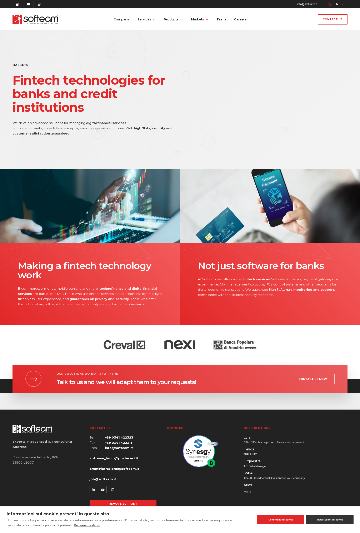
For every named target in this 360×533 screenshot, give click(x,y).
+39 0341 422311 (118, 443)
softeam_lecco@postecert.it (114, 458)
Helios (250, 451)
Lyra (274, 439)
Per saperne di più (87, 525)
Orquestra (255, 463)
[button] (313, 379)
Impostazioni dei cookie (330, 519)
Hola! (248, 492)
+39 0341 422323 (119, 437)
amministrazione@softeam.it (114, 469)
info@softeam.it (119, 448)
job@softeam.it (103, 479)
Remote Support (123, 503)
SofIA (274, 475)
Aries (248, 485)
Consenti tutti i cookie (281, 519)
